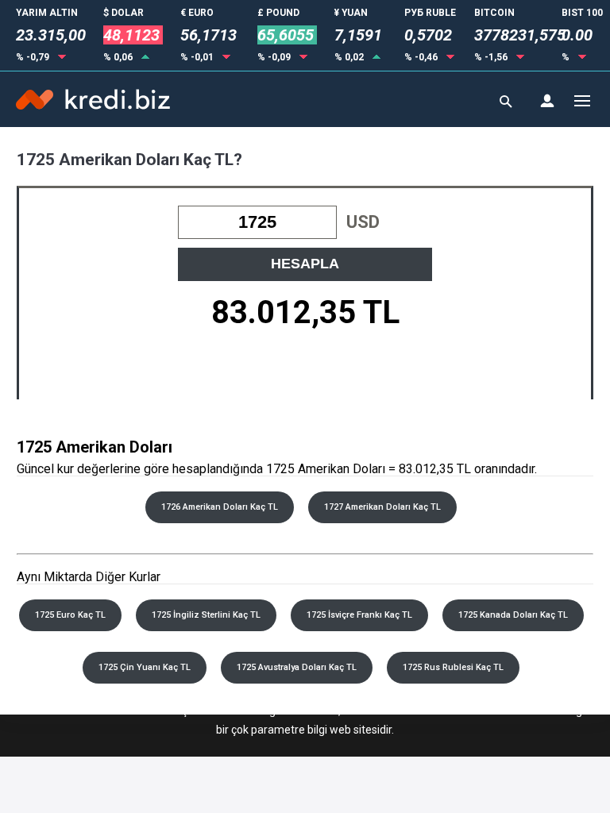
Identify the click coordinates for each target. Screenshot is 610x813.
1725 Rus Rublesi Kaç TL (453, 667)
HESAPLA (305, 264)
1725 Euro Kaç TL (70, 615)
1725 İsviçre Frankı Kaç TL (359, 615)
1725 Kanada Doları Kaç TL (513, 615)
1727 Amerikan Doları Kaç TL (382, 507)
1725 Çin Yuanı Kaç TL (144, 667)
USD (363, 222)
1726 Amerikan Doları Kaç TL (219, 507)
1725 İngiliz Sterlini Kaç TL (206, 615)
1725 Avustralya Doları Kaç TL (297, 667)
